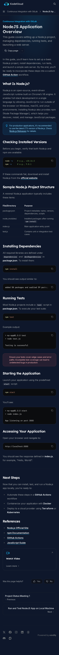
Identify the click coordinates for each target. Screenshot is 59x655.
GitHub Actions (15, 537)
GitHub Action (10, 74)
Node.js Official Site (17, 528)
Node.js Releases (17, 131)
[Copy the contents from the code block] (52, 160)
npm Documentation (18, 533)
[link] (29, 559)
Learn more (11, 566)
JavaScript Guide (16, 542)
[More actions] (22, 50)
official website (29, 178)
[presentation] (29, 287)
